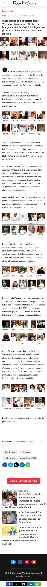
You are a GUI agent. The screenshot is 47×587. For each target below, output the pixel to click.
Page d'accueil (7, 11)
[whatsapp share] (27, 464)
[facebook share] (4, 464)
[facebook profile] (20, 562)
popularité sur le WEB (28, 458)
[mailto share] (16, 464)
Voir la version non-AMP (32, 573)
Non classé (29, 16)
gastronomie (25, 452)
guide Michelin (10, 458)
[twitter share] (10, 464)
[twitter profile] (13, 562)
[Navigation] (3, 3)
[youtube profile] (33, 562)
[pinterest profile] (26, 562)
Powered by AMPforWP (23, 576)
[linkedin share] (22, 464)
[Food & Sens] (24, 2)
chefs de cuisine (10, 452)
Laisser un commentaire (24, 481)
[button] (9, 584)
